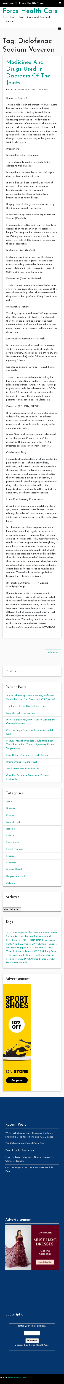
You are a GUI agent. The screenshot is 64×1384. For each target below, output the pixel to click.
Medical (10, 856)
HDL (38, 944)
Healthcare (12, 842)
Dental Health (14, 822)
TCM (8, 955)
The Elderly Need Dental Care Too (25, 706)
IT (18, 948)
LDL (29, 948)
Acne (9, 801)
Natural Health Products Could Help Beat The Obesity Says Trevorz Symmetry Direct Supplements (30, 745)
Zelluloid (10, 883)
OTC (36, 951)
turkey (19, 959)
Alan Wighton (19, 933)
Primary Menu (59, 29)
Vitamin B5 (16, 963)
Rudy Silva (50, 951)
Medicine (11, 862)
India (13, 948)
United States (38, 959)
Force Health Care (30, 11)
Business (10, 808)
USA (52, 959)
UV (7, 963)
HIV (8, 948)
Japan (23, 948)
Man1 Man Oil (39, 948)
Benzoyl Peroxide (34, 936)
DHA (32, 940)
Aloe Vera (33, 933)
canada (48, 936)
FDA (20, 944)
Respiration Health (16, 876)
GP (33, 944)
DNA (38, 940)
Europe (51, 940)
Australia (19, 936)
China (15, 940)
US (48, 959)
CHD (8, 940)
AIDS (9, 933)
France (27, 944)
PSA (42, 951)
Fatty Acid (11, 944)
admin (45, 90)
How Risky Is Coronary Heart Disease (27, 755)
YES (25, 963)
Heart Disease (49, 944)
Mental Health (14, 869)
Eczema (10, 829)
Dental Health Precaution (20, 713)
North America (25, 951)
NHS (14, 951)
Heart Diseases (14, 849)
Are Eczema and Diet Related (22, 768)
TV (25, 959)
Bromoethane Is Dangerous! (21, 762)
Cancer (10, 815)
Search (53, 652)
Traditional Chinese (22, 955)
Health (10, 835)
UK (29, 959)
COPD (22, 940)
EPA (44, 940)
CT (28, 940)
